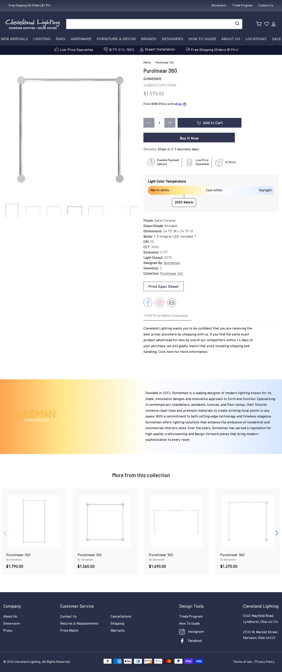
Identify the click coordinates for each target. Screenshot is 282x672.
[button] (277, 533)
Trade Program (191, 616)
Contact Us (68, 616)
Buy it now (189, 138)
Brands (148, 39)
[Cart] (259, 24)
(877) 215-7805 (121, 50)
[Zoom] (71, 130)
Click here (166, 352)
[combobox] (154, 24)
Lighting (42, 39)
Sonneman (152, 79)
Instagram (196, 632)
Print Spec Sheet (163, 286)
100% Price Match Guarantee (165, 316)
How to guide (202, 39)
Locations (256, 39)
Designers (172, 39)
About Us (231, 39)
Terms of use (242, 662)
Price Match (69, 631)
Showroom (11, 623)
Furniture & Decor (116, 39)
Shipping (117, 623)
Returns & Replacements (79, 623)
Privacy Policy (264, 662)
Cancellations (121, 616)
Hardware (81, 39)
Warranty (118, 631)
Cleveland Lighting (28, 662)
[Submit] (237, 24)
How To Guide (189, 623)
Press (7, 631)
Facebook (195, 641)
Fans (60, 39)
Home (147, 62)
